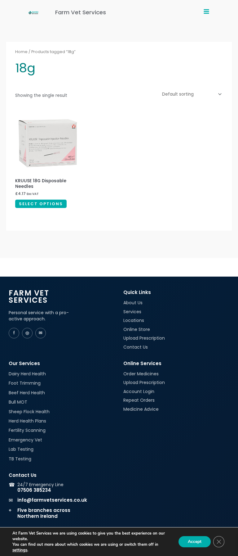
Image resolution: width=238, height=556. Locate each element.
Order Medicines (141, 374)
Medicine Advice (141, 409)
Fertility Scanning (27, 430)
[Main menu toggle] (206, 12)
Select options (41, 204)
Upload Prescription (144, 338)
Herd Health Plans (27, 421)
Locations (133, 320)
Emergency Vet (25, 440)
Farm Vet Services (80, 12)
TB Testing (20, 459)
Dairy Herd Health (27, 374)
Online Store (136, 329)
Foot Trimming (25, 383)
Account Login (138, 391)
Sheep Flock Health (29, 412)
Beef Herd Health (27, 393)
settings (19, 550)
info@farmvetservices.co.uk (52, 500)
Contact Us (135, 347)
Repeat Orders (139, 400)
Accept (194, 542)
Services (132, 312)
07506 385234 (34, 490)
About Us (133, 303)
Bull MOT (18, 402)
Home (21, 51)
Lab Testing (21, 449)
